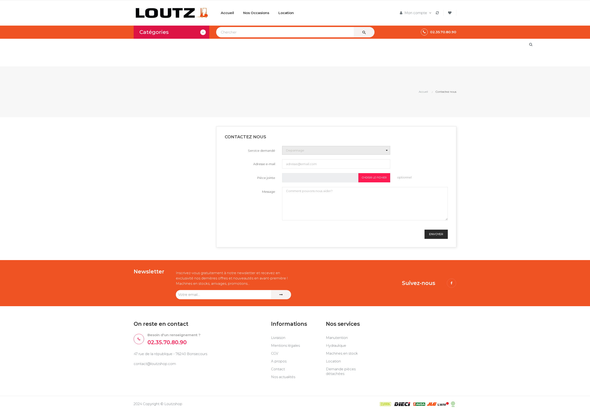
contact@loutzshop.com (155, 364)
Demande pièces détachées (341, 371)
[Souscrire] (281, 294)
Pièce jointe (266, 178)
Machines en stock (342, 353)
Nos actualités (283, 377)
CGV (274, 353)
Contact (278, 369)
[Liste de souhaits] (450, 13)
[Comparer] (438, 13)
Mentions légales (285, 345)
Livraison (278, 337)
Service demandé (261, 150)
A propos (278, 361)
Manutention (337, 337)
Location (333, 361)
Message (268, 191)
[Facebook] (451, 283)
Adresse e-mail (264, 164)
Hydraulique (336, 345)
